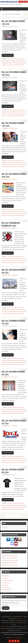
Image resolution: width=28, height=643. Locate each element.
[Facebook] (20, 2)
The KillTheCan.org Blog (9, 2)
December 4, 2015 (6, 474)
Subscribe (5, 608)
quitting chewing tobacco (14, 64)
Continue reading (7, 55)
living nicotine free (12, 62)
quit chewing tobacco (21, 62)
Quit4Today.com (6, 587)
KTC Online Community (7, 580)
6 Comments (24, 19)
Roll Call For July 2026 (12, 555)
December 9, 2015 (6, 228)
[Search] (24, 528)
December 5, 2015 (6, 426)
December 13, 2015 (6, 26)
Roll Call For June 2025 (11, 558)
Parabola (13, 637)
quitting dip (22, 64)
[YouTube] (27, 2)
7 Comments (24, 467)
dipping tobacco (18, 61)
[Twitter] (22, 2)
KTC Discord (5, 578)
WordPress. (19, 637)
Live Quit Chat (5, 585)
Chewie (3, 555)
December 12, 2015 (6, 77)
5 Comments (24, 369)
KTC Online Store (6, 583)
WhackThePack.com (6, 589)
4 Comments (24, 70)
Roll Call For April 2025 (12, 560)
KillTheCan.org (5, 575)
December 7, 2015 (6, 326)
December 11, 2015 (6, 128)
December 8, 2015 (6, 275)
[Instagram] (24, 2)
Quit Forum (6, 626)
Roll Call (15, 26)
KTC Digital (17, 618)
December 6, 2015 (6, 377)
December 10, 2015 (6, 179)
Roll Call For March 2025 (12, 565)
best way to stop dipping (10, 61)
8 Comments (24, 318)
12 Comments (24, 121)
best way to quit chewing (12, 58)
